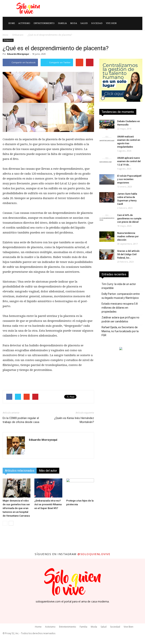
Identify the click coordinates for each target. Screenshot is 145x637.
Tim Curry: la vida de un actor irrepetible (119, 286)
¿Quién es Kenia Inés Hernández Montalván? (74, 420)
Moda (73, 23)
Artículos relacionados (19, 470)
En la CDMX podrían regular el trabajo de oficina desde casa (21, 420)
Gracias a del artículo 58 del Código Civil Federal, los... (128, 254)
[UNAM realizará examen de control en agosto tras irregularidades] (106, 140)
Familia (62, 23)
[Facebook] (64, 608)
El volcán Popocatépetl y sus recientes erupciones (129, 179)
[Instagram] (72, 607)
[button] (137, 23)
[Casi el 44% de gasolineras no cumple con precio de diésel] (106, 218)
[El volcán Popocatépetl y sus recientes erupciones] (106, 179)
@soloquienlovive (93, 554)
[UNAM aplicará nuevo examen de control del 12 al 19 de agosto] (106, 161)
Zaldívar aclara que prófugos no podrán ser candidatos (120, 319)
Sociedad (97, 23)
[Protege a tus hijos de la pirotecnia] (80, 488)
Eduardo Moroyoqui (18, 53)
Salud (84, 23)
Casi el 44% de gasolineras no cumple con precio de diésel (129, 218)
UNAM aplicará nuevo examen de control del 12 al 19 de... (129, 161)
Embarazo (17, 34)
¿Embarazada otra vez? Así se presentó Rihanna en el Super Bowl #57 (48, 504)
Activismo (24, 23)
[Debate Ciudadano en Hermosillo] (106, 125)
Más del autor (48, 470)
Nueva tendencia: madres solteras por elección (128, 236)
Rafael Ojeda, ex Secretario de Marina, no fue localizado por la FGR (120, 331)
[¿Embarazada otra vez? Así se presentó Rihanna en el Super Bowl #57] (48, 488)
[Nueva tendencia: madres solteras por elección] (106, 236)
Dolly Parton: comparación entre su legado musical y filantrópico (121, 295)
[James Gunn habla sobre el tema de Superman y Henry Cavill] (106, 197)
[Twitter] (81, 608)
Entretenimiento (44, 23)
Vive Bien (111, 23)
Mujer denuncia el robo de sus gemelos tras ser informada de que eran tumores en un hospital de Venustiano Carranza (16, 508)
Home (11, 23)
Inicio (5, 34)
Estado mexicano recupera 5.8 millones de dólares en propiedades (120, 307)
